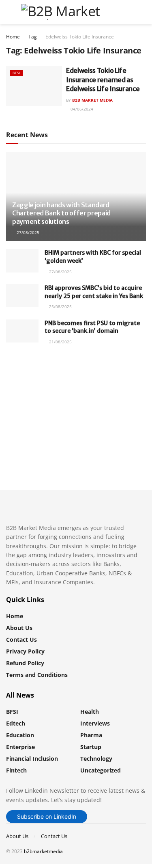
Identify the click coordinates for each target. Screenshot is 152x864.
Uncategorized (100, 770)
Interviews (95, 723)
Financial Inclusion (32, 758)
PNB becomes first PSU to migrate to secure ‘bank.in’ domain (92, 327)
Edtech (15, 723)
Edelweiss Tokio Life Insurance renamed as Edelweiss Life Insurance (102, 79)
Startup (90, 747)
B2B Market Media (92, 100)
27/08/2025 (27, 232)
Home (13, 36)
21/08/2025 (60, 342)
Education (20, 735)
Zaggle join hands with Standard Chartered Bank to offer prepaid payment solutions (61, 213)
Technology (96, 758)
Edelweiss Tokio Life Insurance (79, 36)
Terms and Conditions (37, 675)
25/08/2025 (60, 306)
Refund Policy (25, 663)
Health (89, 711)
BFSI (16, 72)
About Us (19, 628)
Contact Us (21, 639)
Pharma (91, 735)
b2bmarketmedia (43, 851)
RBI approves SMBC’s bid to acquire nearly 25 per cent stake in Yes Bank (94, 292)
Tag (32, 36)
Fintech (16, 770)
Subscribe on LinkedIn (46, 816)
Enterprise (20, 747)
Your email (34, 400)
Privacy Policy (25, 651)
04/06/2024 (81, 109)
